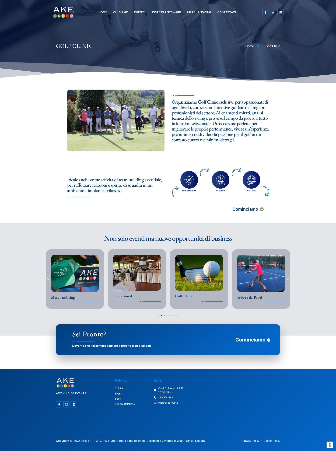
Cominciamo (245, 209)
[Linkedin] (280, 12)
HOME (103, 12)
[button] (48, 278)
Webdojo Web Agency (178, 440)
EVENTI (139, 12)
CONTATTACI (226, 12)
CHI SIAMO (120, 12)
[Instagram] (273, 12)
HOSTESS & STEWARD (166, 12)
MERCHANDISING (199, 12)
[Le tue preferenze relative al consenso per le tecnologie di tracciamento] (330, 445)
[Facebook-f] (265, 12)
